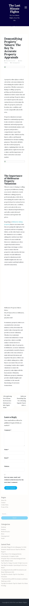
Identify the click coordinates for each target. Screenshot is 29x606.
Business (3, 527)
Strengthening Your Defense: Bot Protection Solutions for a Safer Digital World (7, 402)
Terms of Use (4, 507)
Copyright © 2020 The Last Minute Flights (14, 602)
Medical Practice (5, 531)
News (2, 534)
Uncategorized (15, 62)
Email (6, 458)
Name (6, 449)
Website (6, 466)
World (2, 538)
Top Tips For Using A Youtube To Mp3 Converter (14, 563)
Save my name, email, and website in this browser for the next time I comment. (14, 479)
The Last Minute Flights (14, 8)
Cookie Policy (4, 505)
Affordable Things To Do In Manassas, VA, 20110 (13, 547)
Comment (7, 430)
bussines (3, 529)
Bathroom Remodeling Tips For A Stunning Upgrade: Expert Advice (21, 401)
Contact (3, 502)
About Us (3, 500)
